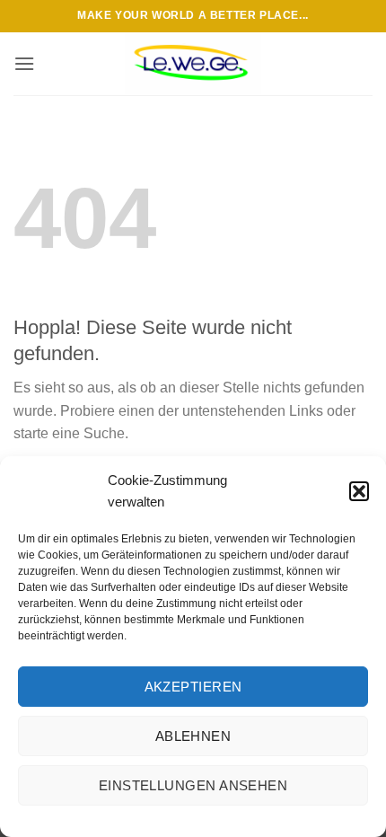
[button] (359, 491)
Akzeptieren (193, 686)
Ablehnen (193, 736)
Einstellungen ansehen (193, 785)
